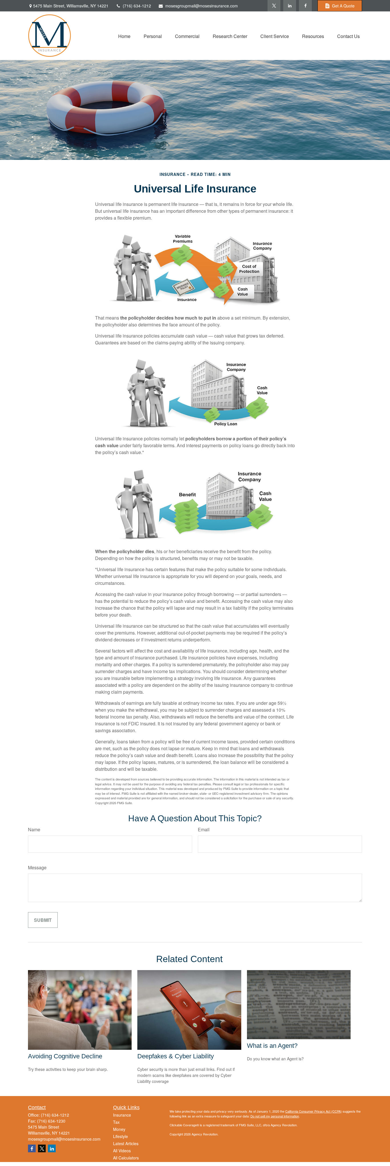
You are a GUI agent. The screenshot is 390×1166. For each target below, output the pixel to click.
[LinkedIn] (289, 5)
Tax (116, 1122)
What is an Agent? (272, 1045)
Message (37, 867)
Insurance (122, 1115)
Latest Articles (125, 1143)
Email (204, 829)
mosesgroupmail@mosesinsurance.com (201, 6)
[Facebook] (305, 5)
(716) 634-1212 (137, 6)
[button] (124, 35)
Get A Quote (343, 6)
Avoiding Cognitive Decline (65, 1056)
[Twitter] (274, 5)
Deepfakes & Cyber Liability (175, 1056)
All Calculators (126, 1158)
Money (119, 1129)
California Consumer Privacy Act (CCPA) (313, 1111)
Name (34, 829)
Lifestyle (120, 1136)
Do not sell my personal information (274, 1116)
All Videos (122, 1150)
